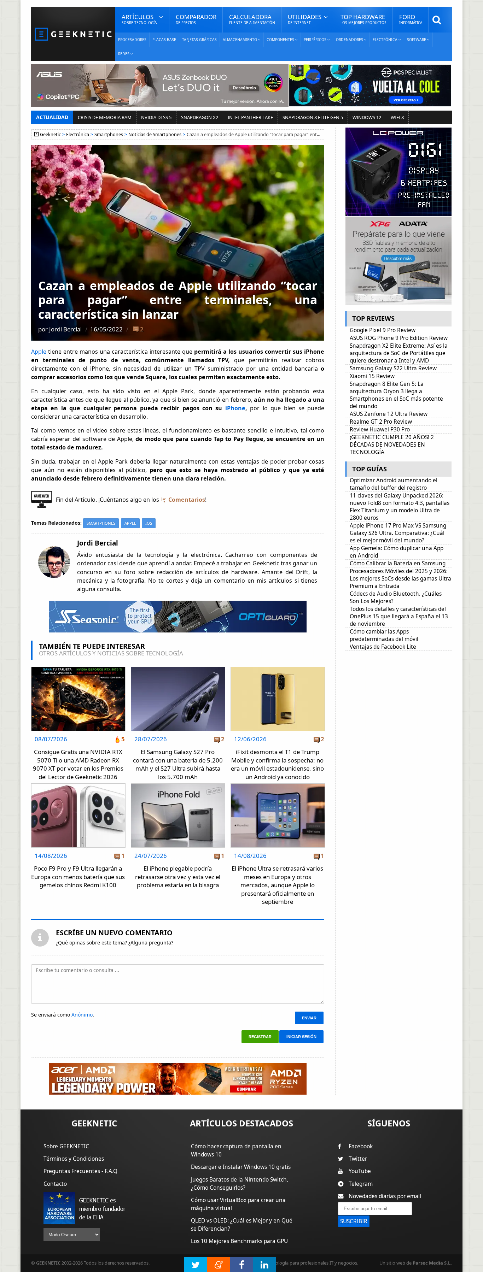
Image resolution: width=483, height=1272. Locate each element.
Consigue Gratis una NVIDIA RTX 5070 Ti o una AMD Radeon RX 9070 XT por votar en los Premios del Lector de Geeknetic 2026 (78, 764)
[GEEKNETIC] (73, 34)
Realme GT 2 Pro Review (381, 421)
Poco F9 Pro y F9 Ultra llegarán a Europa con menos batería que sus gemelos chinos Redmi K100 (78, 876)
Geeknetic (50, 134)
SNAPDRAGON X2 (199, 117)
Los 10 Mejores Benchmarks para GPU (239, 1241)
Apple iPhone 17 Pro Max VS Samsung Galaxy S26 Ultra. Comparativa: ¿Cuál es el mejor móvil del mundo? (398, 533)
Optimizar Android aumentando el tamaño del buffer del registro (393, 484)
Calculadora (252, 19)
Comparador (196, 19)
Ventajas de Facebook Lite (383, 646)
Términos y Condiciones (73, 1158)
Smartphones (108, 134)
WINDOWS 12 (367, 117)
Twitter (358, 1158)
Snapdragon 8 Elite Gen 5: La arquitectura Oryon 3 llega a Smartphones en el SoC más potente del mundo (396, 395)
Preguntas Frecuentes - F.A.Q (80, 1171)
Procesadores (132, 39)
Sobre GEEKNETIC (66, 1146)
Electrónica (77, 134)
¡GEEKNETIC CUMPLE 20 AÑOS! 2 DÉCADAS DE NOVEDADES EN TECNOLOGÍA (392, 445)
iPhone (235, 408)
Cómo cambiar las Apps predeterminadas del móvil (384, 635)
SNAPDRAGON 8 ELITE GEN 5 (313, 117)
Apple (39, 351)
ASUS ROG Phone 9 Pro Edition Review (399, 338)
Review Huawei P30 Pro (380, 429)
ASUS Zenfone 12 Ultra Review (388, 414)
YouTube (360, 1171)
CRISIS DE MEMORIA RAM (105, 117)
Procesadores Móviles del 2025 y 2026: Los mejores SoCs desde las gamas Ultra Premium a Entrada (400, 578)
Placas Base (164, 39)
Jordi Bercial (65, 329)
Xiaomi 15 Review (372, 376)
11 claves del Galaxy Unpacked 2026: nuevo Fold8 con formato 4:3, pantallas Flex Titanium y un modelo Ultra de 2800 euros (399, 507)
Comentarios (186, 500)
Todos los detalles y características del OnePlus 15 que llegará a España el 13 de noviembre (399, 616)
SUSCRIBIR (353, 1221)
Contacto (55, 1184)
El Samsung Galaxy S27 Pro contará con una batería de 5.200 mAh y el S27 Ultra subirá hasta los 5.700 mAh (178, 764)
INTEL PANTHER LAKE (250, 117)
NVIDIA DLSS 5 (156, 117)
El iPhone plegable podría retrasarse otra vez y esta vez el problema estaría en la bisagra (177, 876)
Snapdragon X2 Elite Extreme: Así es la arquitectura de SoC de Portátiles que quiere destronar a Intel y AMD (399, 353)
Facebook (361, 1146)
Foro (410, 19)
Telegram (361, 1184)
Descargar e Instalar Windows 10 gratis (241, 1167)
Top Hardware (363, 19)
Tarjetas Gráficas (199, 39)
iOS (148, 523)
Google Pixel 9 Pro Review (382, 330)
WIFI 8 (397, 117)
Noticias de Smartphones (154, 134)
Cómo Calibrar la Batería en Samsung (398, 563)
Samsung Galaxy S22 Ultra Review (393, 368)
